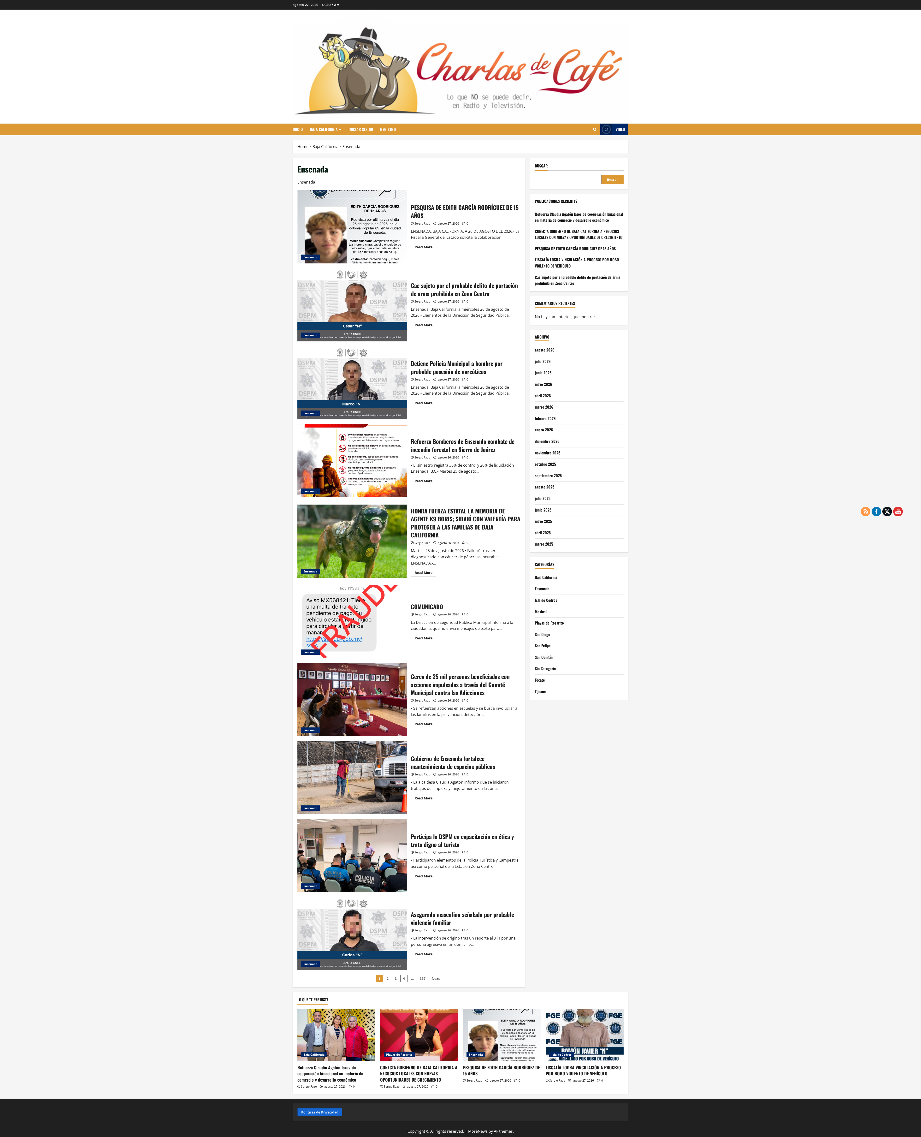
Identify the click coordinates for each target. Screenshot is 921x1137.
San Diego (542, 634)
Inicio (298, 129)
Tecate (540, 680)
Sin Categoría (545, 668)
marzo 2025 (544, 544)
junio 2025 (543, 509)
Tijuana (540, 691)
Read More (425, 247)
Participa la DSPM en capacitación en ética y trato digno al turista (352, 855)
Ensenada (310, 257)
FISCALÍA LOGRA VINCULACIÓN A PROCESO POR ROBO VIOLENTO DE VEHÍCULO (583, 1070)
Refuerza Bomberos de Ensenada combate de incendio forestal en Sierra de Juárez (352, 460)
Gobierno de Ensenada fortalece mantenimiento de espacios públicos (352, 777)
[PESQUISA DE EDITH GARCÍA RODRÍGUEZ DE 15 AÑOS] (502, 1035)
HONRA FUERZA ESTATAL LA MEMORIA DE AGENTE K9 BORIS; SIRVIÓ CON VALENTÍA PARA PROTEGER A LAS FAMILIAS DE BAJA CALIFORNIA (352, 541)
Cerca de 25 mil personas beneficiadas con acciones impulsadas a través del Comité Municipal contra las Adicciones (352, 699)
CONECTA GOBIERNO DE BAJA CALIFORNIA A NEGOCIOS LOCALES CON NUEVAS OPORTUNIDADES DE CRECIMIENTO (578, 234)
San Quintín (544, 657)
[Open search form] (595, 129)
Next (436, 978)
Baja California (324, 129)
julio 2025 (542, 498)
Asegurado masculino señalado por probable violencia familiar (352, 933)
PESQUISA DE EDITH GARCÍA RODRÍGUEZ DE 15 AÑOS (352, 226)
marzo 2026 (544, 407)
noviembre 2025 (547, 452)
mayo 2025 (543, 521)
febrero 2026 (545, 418)
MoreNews (478, 1131)
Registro (388, 129)
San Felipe (543, 645)
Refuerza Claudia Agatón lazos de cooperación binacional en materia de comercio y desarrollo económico (579, 217)
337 (422, 978)
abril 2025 (543, 532)
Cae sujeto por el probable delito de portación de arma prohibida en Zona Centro (352, 304)
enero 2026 (544, 430)
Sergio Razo (422, 223)
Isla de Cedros (546, 600)
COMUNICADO (352, 621)
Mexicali (541, 611)
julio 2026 (543, 361)
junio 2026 (543, 372)
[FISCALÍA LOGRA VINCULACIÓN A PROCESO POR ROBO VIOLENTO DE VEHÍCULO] (585, 1035)
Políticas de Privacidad (319, 1112)
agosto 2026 (545, 349)
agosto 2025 (544, 487)
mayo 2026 (543, 384)
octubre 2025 (545, 464)
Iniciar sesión (360, 129)
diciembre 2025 (547, 441)
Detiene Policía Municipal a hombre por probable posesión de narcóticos (352, 382)
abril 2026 (543, 395)
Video (620, 129)
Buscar (541, 166)
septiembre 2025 (548, 475)
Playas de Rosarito (549, 622)
